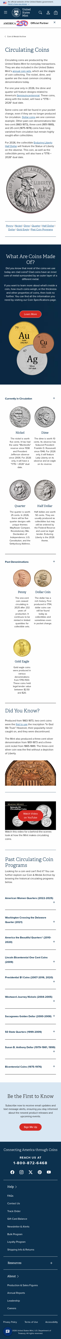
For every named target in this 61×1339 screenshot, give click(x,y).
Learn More (30, 314)
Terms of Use (31, 1322)
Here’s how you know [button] (17, 4)
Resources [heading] (14, 1263)
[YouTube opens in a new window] (49, 1172)
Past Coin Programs (42, 229)
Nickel (18, 226)
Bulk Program (14, 1234)
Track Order (13, 1211)
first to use (21, 724)
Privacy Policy (10, 1322)
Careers (11, 1308)
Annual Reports (16, 1293)
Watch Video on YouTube (33, 816)
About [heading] (11, 1276)
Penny (9, 226)
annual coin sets (22, 71)
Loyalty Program (16, 1242)
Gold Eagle (23, 229)
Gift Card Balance (17, 1219)
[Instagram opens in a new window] (21, 1172)
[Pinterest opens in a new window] (40, 1172)
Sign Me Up (30, 1127)
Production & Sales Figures (22, 1285)
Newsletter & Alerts (18, 1226)
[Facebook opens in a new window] (12, 1172)
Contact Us (13, 1203)
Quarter (36, 226)
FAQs (10, 1196)
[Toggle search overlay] (40, 12)
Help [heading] (10, 1187)
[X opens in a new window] (31, 1172)
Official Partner (38, 23)
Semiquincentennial (28, 95)
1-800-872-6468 (30, 1163)
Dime (27, 226)
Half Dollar (48, 226)
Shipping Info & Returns (20, 1249)
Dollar (11, 229)
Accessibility (51, 1322)
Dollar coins (28, 117)
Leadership (13, 1301)
